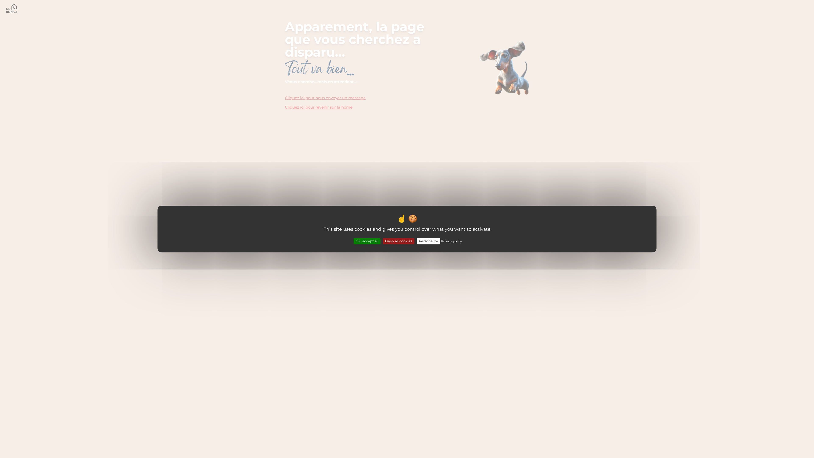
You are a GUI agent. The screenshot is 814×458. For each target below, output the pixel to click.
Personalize (428, 241)
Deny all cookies (398, 241)
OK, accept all (367, 241)
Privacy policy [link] (451, 241)
